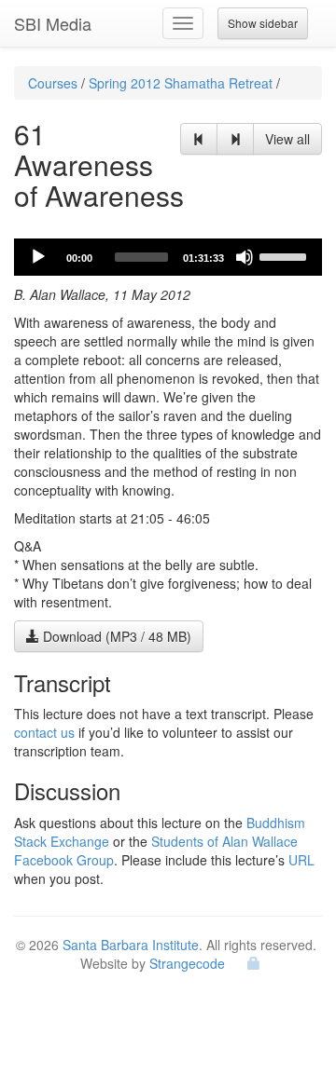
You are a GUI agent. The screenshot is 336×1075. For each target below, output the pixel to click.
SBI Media (52, 23)
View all (287, 138)
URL (301, 859)
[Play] (38, 257)
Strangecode (187, 963)
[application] (168, 257)
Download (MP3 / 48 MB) (115, 636)
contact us (44, 732)
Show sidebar (263, 23)
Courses (52, 83)
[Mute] (244, 257)
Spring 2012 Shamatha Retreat (181, 83)
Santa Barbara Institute (131, 944)
